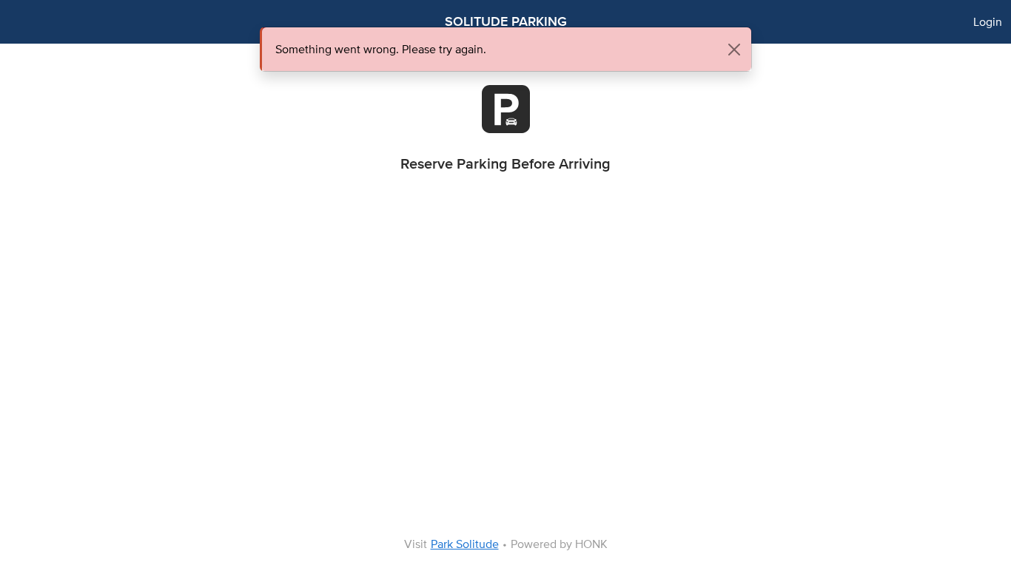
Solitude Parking (506, 21)
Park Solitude (465, 543)
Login (987, 22)
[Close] (734, 49)
